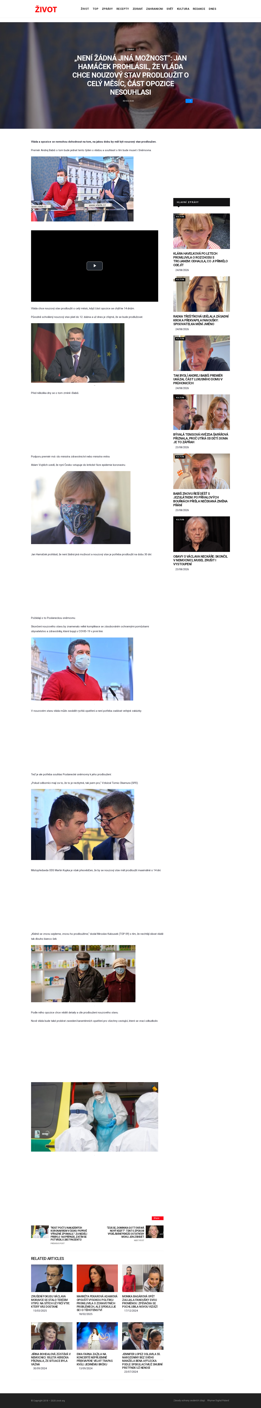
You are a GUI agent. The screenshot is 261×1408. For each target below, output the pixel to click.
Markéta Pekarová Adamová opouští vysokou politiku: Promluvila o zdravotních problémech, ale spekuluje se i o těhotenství (97, 1303)
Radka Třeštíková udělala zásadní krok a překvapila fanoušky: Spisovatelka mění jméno (201, 320)
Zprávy (107, 8)
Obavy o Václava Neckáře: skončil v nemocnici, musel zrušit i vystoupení (200, 560)
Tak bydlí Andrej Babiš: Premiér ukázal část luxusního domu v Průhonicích (197, 379)
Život (85, 8)
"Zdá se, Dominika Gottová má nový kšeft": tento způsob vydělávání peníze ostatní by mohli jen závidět (125, 1234)
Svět (170, 8)
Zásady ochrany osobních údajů (189, 1400)
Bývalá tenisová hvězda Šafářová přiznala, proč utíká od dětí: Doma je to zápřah (200, 438)
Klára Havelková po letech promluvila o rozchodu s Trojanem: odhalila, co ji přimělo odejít (200, 259)
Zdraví (138, 8)
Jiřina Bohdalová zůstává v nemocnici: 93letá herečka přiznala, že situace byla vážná (51, 1359)
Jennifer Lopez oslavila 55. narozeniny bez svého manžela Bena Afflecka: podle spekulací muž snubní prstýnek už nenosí (142, 1360)
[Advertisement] (97, 425)
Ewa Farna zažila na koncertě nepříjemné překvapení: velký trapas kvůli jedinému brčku (95, 1359)
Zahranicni (154, 8)
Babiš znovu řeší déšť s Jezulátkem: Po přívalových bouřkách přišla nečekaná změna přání (200, 499)
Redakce (199, 8)
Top (95, 8)
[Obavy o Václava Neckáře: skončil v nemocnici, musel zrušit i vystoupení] (201, 534)
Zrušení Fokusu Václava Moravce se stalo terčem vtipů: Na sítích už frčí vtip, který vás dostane (50, 1301)
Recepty (122, 8)
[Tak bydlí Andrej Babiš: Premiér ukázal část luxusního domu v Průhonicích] (201, 353)
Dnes (212, 8)
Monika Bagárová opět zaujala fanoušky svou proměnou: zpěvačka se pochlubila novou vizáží (139, 1301)
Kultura (183, 8)
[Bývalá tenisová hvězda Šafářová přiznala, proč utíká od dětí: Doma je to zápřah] (201, 412)
